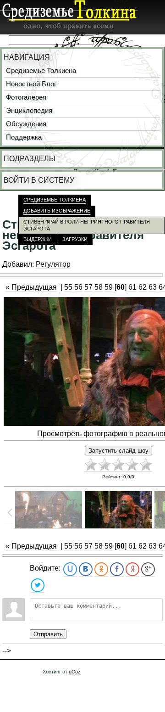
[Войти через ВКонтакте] (86, 569)
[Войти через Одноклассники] (101, 569)
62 (142, 287)
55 (68, 287)
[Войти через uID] (70, 569)
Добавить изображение (56, 210)
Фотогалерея (26, 97)
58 (98, 287)
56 (78, 287)
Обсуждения (26, 124)
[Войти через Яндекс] (132, 569)
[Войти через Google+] (148, 569)
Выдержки (37, 239)
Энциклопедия (29, 110)
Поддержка (24, 137)
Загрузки (75, 239)
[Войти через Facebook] (117, 569)
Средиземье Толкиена (41, 70)
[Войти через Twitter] (37, 585)
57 (88, 287)
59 (108, 287)
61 (132, 287)
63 (152, 287)
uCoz (75, 671)
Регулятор (53, 264)
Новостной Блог (31, 84)
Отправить (48, 634)
